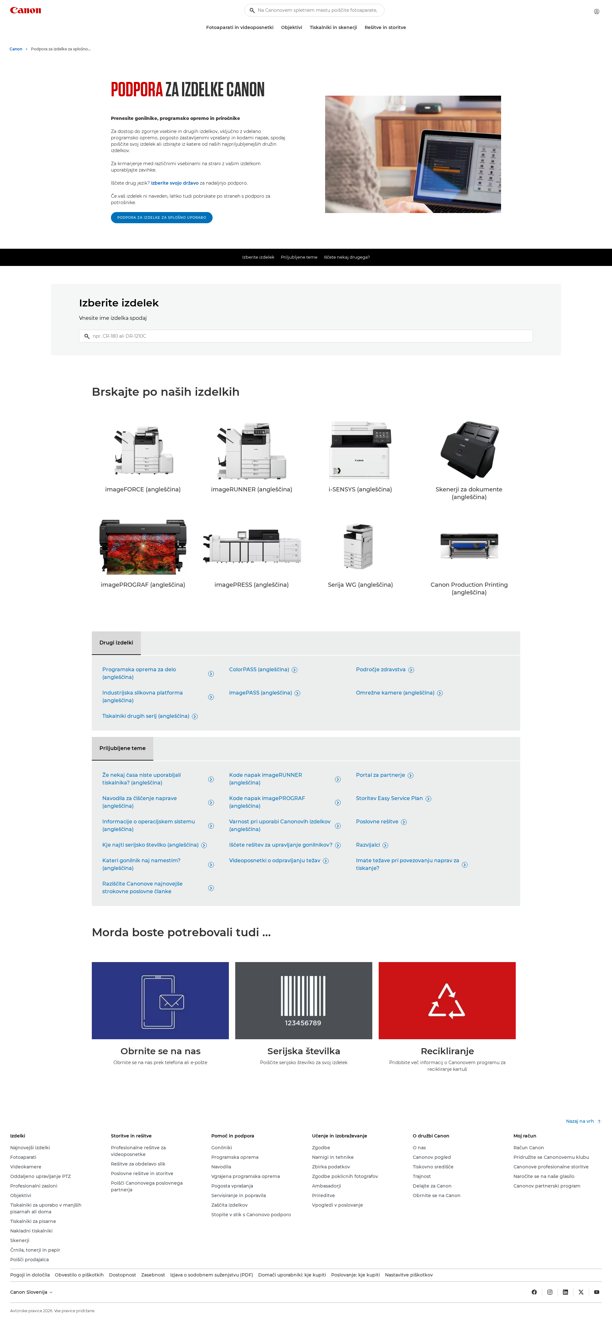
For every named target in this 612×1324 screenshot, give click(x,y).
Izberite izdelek (258, 257)
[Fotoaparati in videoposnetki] (276, 27)
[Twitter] (581, 1292)
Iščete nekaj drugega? (347, 257)
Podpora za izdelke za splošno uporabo (161, 218)
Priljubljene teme (299, 257)
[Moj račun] (597, 11)
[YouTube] (596, 1292)
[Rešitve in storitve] (408, 27)
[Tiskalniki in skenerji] (359, 27)
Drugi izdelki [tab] (116, 643)
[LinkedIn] (565, 1292)
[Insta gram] (549, 1292)
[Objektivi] (304, 27)
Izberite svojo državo (175, 183)
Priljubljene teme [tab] (122, 748)
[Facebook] (534, 1292)
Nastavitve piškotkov (409, 1275)
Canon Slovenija (29, 1292)
